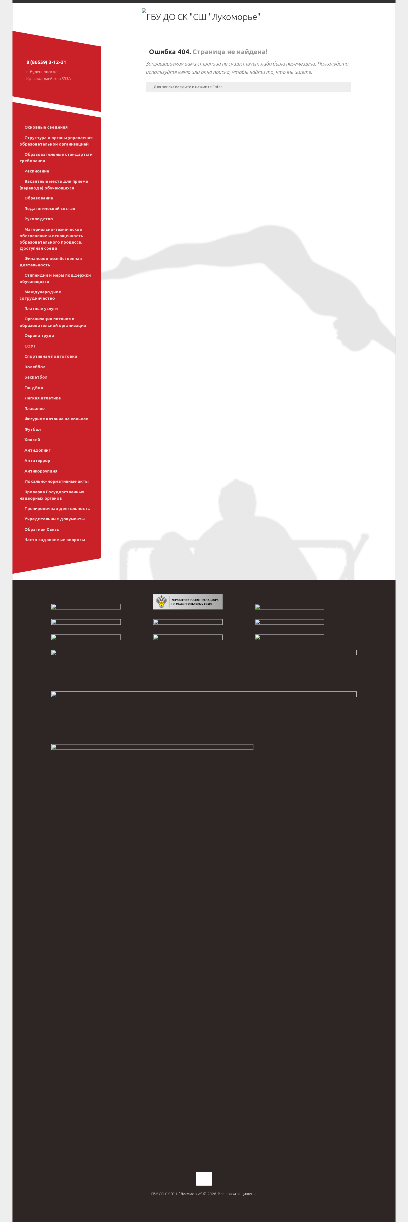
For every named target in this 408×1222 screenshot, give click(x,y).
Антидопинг (37, 450)
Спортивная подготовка (50, 356)
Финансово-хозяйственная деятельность (50, 262)
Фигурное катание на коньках (56, 418)
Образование (38, 198)
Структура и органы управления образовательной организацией (56, 141)
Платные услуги (41, 308)
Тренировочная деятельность (57, 508)
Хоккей (32, 439)
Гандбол (33, 387)
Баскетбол (35, 377)
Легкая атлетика (42, 398)
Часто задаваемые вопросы (54, 539)
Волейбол (35, 366)
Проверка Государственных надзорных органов (51, 495)
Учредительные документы (54, 518)
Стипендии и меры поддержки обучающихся (55, 278)
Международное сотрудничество (40, 295)
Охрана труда (39, 335)
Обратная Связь (41, 529)
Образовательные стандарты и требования (55, 157)
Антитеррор (37, 460)
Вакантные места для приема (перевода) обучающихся (53, 184)
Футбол (32, 429)
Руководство (38, 218)
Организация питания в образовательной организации (52, 322)
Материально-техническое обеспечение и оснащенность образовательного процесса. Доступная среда (51, 239)
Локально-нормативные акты (56, 481)
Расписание (36, 171)
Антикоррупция (40, 471)
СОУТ (30, 346)
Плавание (34, 408)
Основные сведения (46, 127)
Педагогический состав (49, 208)
